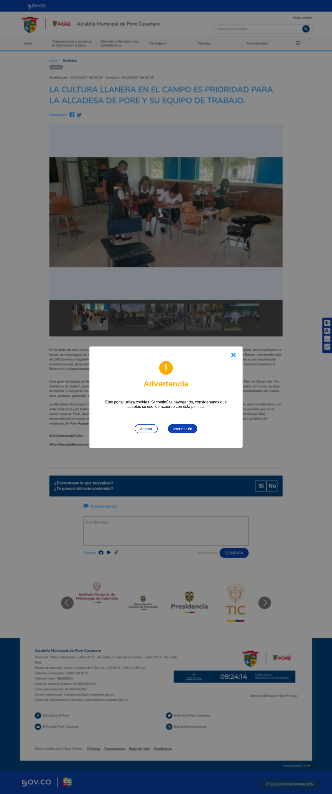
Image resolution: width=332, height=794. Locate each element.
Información (182, 429)
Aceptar (146, 429)
